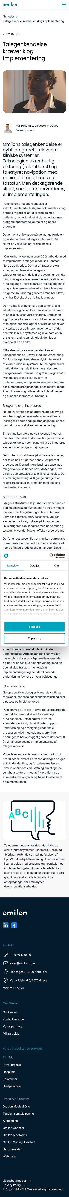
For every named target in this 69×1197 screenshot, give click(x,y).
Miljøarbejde (11, 1033)
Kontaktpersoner (14, 1019)
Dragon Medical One (16, 1106)
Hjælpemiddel (12, 1086)
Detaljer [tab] (34, 565)
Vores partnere (12, 1026)
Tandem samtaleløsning (18, 1113)
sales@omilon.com (22, 963)
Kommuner (10, 1079)
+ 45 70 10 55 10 (20, 954)
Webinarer (9, 1156)
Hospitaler (9, 1072)
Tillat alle (34, 626)
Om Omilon (10, 1012)
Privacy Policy (12, 1185)
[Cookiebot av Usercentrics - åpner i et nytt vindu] (49, 555)
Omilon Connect (13, 1128)
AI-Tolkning (10, 1120)
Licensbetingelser (14, 1181)
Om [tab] (56, 565)
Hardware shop (13, 1149)
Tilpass (32, 638)
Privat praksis (12, 1064)
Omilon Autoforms (15, 1135)
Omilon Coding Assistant (19, 1142)
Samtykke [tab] (12, 565)
